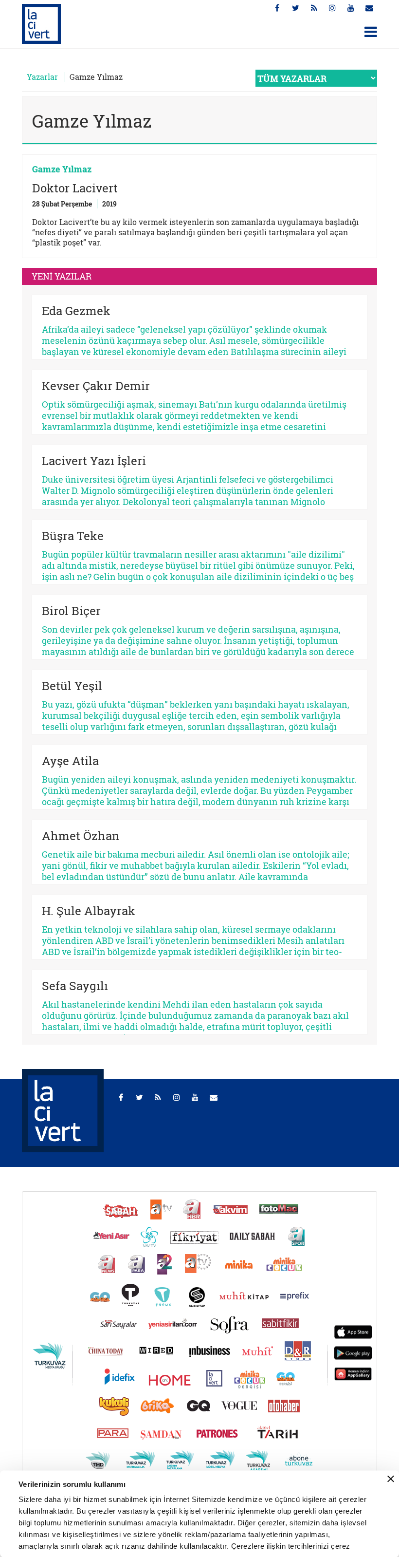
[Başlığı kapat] (390, 1479)
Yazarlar (42, 77)
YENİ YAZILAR (61, 276)
